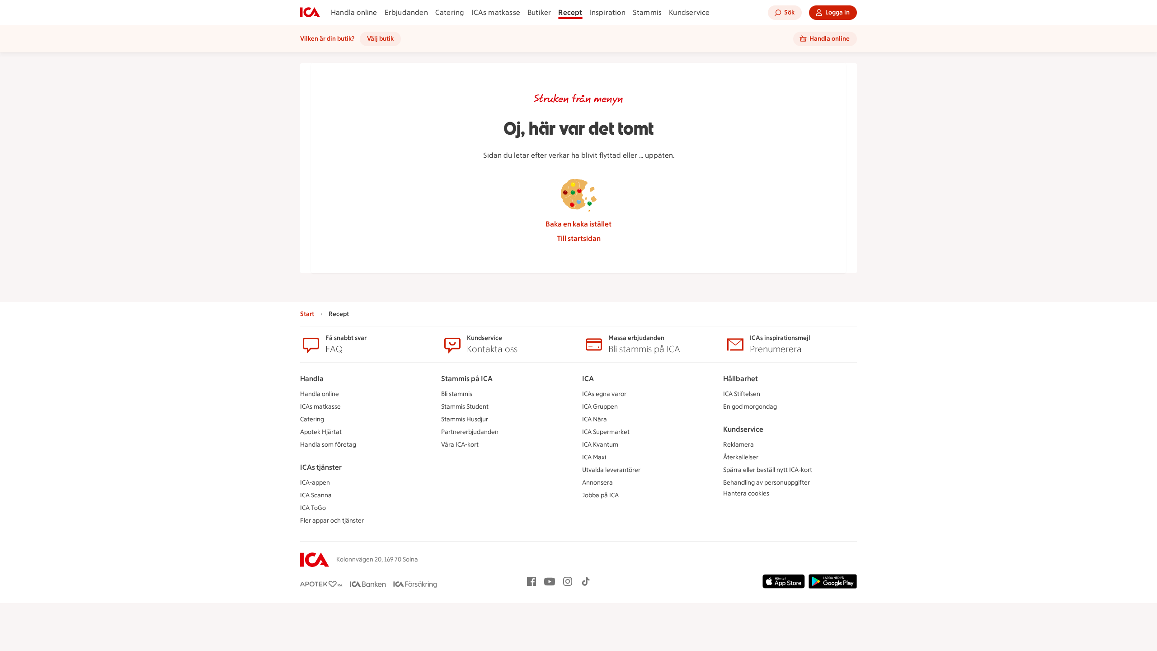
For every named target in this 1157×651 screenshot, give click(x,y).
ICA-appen (315, 482)
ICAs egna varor (604, 394)
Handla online (354, 12)
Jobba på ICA (600, 495)
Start (307, 314)
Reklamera (738, 444)
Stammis (647, 12)
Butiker (539, 12)
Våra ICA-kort (460, 444)
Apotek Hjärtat (321, 432)
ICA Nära (594, 419)
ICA (588, 378)
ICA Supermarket (606, 432)
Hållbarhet (740, 378)
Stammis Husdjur (464, 419)
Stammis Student (465, 406)
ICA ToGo (313, 508)
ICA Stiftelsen (741, 394)
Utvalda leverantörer (611, 470)
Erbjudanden (406, 12)
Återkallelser (740, 457)
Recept (570, 12)
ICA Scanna (316, 495)
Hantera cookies (746, 493)
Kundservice (689, 12)
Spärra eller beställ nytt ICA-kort (767, 470)
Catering (450, 12)
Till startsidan (579, 238)
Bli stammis (456, 394)
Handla (312, 378)
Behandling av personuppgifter (766, 482)
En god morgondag (750, 406)
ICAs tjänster (321, 467)
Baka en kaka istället (578, 224)
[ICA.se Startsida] (310, 12)
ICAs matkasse (495, 12)
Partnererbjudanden (470, 432)
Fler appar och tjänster (332, 520)
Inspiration (608, 12)
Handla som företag (328, 444)
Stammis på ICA (467, 378)
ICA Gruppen (600, 406)
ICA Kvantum (600, 444)
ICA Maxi (594, 457)
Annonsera (597, 482)
